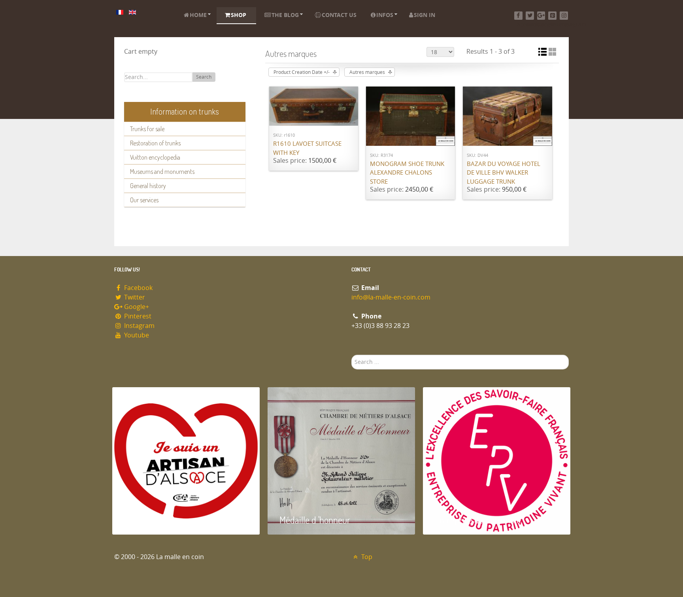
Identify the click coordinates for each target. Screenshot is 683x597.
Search (203, 77)
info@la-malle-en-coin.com (390, 297)
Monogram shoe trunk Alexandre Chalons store (407, 172)
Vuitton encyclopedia (155, 157)
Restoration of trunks (155, 143)
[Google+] (541, 15)
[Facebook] (518, 15)
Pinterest (137, 316)
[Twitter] (530, 15)
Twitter (134, 297)
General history (148, 186)
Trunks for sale (147, 129)
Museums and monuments (162, 171)
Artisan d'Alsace (152, 520)
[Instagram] (564, 15)
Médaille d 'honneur (314, 520)
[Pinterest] (552, 15)
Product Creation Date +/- (302, 72)
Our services (144, 200)
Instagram (139, 326)
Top (366, 557)
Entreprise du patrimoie (478, 520)
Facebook (138, 288)
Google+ (136, 307)
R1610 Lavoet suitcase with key (307, 148)
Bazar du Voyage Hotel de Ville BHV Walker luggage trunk (503, 172)
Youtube (136, 335)
